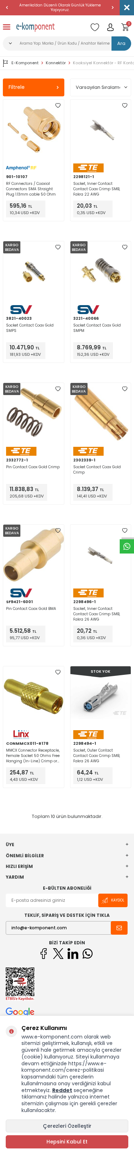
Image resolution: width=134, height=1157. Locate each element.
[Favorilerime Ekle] (58, 106)
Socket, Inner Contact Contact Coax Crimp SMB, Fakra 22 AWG (96, 189)
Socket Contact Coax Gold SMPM (97, 328)
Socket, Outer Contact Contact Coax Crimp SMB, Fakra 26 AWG (96, 756)
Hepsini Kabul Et (67, 1141)
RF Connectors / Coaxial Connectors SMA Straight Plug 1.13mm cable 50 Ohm (31, 189)
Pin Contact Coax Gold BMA (31, 608)
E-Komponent (25, 63)
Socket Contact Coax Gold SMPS (30, 328)
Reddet (62, 1090)
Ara (121, 43)
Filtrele (17, 87)
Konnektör (56, 63)
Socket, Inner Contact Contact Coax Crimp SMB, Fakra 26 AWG (96, 614)
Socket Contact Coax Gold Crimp (97, 469)
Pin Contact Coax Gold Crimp (33, 467)
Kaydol (117, 900)
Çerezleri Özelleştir (67, 1126)
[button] (7, 7)
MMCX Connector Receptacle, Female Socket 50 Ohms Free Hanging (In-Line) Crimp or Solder (33, 756)
